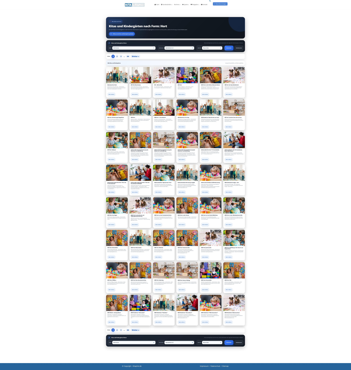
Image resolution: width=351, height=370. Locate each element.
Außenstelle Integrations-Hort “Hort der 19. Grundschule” (116, 183)
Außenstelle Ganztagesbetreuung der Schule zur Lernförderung (139, 150)
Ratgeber (195, 4)
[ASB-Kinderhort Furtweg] (187, 108)
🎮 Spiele (185, 4)
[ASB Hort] (187, 75)
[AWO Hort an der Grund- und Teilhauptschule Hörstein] (140, 205)
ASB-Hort (133, 117)
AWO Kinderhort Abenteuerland (232, 312)
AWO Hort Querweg (158, 280)
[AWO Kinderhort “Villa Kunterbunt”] (210, 303)
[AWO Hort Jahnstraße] (210, 238)
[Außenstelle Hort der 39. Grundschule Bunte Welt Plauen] (234, 140)
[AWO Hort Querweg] (164, 270)
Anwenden (228, 48)
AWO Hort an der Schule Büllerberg (209, 215)
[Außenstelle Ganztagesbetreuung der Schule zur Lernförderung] (140, 140)
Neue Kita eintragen (221, 4)
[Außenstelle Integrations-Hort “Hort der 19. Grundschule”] (117, 173)
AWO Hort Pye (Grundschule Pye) (138, 280)
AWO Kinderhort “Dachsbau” (160, 312)
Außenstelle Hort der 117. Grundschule (210, 149)
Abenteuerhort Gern (112, 85)
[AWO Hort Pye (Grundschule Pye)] (140, 270)
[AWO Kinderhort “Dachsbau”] (164, 303)
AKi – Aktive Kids (158, 85)
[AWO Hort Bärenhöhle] (117, 238)
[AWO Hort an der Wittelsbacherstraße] (234, 205)
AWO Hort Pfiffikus (111, 280)
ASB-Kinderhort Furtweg (183, 117)
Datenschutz (215, 366)
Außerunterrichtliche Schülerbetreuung (210, 182)
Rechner (176, 4)
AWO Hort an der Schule (183, 215)
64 (128, 56)
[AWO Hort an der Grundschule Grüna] (164, 205)
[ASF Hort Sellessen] (117, 140)
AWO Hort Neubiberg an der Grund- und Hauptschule (234, 248)
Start (157, 4)
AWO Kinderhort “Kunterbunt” (185, 312)
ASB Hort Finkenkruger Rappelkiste (115, 117)
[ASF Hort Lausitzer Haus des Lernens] (234, 108)
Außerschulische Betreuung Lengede (186, 182)
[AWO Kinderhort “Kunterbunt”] (187, 303)
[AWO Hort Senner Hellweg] (187, 270)
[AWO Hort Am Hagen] (117, 205)
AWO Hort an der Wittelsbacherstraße (233, 215)
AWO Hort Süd (228, 280)
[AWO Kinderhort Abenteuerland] (234, 303)
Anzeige (199, 47)
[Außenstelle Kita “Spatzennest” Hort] (164, 173)
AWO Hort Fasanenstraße (183, 247)
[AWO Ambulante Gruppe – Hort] (234, 173)
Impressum (204, 366)
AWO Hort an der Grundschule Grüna (162, 215)
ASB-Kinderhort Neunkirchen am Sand (210, 117)
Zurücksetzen (239, 48)
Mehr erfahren (111, 94)
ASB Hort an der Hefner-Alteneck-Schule (210, 85)
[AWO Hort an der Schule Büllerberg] (210, 205)
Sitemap (225, 366)
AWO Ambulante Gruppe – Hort (232, 182)
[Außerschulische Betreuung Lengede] (187, 173)
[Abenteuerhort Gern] (117, 75)
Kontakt (204, 4)
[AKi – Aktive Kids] (164, 75)
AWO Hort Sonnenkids (206, 280)
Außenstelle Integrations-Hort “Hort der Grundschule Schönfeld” (140, 183)
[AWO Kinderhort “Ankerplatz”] (140, 303)
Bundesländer (166, 4)
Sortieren (161, 47)
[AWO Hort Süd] (234, 270)
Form (110, 47)
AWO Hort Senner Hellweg (184, 280)
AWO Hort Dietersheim (136, 247)
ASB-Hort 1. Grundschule (160, 117)
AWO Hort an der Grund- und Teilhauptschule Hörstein (137, 216)
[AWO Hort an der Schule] (187, 205)
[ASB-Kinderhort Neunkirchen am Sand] (210, 108)
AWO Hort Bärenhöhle (112, 247)
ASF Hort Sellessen (111, 149)
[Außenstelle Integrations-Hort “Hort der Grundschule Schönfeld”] (140, 173)
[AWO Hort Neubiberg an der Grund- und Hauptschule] (234, 238)
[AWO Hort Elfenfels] (164, 238)
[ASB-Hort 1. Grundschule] (164, 108)
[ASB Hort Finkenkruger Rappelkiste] (117, 108)
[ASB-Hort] (140, 108)
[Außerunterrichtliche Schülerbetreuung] (210, 173)
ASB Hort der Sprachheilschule (232, 85)
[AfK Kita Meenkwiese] (140, 75)
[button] (210, 1)
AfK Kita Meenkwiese (136, 85)
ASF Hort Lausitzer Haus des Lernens (233, 117)
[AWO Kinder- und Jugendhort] (117, 303)
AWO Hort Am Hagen (112, 215)
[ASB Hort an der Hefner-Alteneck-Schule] (210, 75)
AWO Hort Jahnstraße (206, 247)
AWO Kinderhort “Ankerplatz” (138, 312)
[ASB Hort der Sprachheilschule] (234, 75)
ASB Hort (180, 85)
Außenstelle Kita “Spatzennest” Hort (162, 182)
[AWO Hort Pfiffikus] (117, 270)
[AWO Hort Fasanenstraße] (187, 238)
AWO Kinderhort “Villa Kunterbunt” (209, 312)
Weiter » (135, 56)
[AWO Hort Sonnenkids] (210, 270)
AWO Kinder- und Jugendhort (114, 312)
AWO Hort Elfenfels (158, 247)
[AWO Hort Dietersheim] (140, 238)
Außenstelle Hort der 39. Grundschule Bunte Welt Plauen (233, 150)
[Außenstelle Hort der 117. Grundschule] (210, 140)
